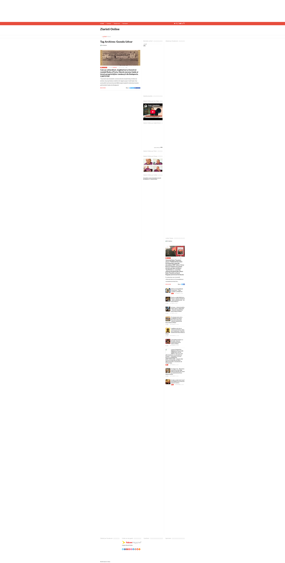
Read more (103, 87)
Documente (104, 67)
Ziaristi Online (109, 29)
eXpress (115, 67)
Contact (109, 23)
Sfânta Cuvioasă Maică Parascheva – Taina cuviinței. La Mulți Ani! (177, 290)
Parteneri (125, 23)
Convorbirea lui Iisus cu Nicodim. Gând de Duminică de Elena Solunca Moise (177, 341)
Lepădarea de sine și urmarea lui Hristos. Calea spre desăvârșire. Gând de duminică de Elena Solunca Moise (175, 331)
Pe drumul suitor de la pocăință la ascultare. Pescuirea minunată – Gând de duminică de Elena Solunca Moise (174, 319)
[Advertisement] (142, 10)
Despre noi (117, 23)
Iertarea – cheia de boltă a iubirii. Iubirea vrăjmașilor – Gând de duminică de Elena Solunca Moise (178, 309)
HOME (102, 23)
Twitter (132, 87)
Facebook (138, 87)
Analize (168, 258)
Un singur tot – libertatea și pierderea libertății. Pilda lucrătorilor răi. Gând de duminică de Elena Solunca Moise (175, 371)
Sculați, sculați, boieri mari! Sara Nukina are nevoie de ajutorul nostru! (178, 381)
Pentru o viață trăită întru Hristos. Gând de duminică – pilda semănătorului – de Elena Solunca (178, 299)
